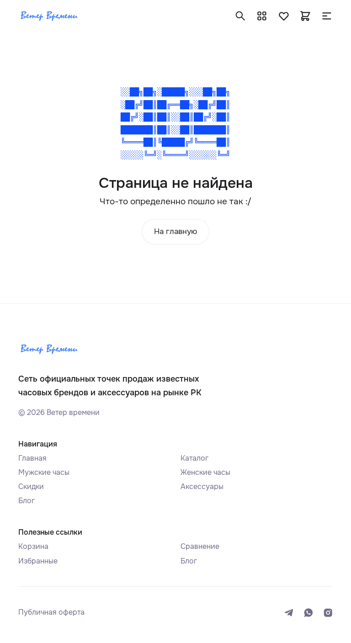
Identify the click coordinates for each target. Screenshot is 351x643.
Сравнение (200, 546)
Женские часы (205, 472)
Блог (26, 500)
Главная (32, 458)
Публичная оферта (51, 612)
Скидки (31, 486)
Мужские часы (43, 472)
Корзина (33, 546)
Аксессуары (202, 486)
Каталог (194, 458)
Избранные (38, 561)
